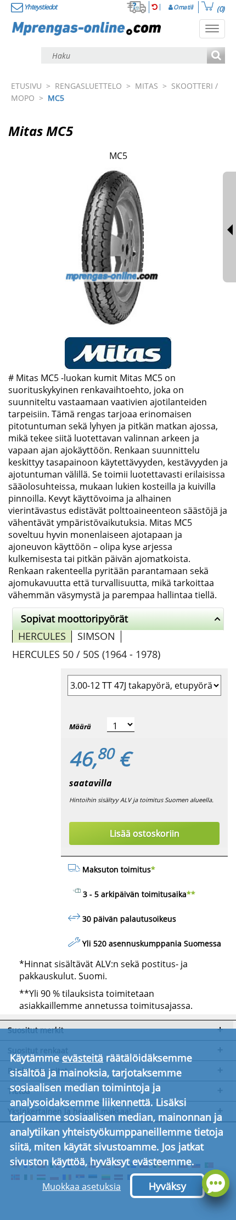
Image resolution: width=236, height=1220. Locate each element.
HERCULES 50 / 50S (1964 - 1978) (86, 654)
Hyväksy (167, 1186)
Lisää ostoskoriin (144, 833)
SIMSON (96, 636)
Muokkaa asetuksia (81, 1187)
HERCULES (42, 636)
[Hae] (216, 56)
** (191, 894)
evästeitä (82, 1057)
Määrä (80, 726)
